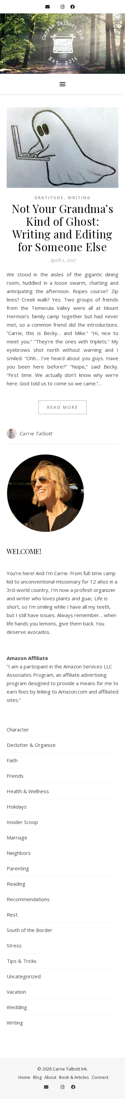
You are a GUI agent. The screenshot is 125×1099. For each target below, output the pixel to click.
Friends (15, 775)
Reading (16, 883)
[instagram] (63, 7)
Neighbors (19, 852)
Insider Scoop (22, 822)
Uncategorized (24, 976)
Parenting (18, 868)
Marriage (17, 837)
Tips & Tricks (22, 960)
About (50, 1077)
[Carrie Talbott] (62, 43)
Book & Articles (74, 1077)
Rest (12, 914)
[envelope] (48, 7)
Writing (79, 198)
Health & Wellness (28, 791)
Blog (37, 1077)
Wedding (17, 1007)
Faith (12, 760)
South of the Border (29, 930)
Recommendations (28, 899)
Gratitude (49, 198)
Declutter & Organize (31, 744)
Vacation (16, 991)
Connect (100, 1077)
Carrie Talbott (35, 433)
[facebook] (72, 7)
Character (18, 729)
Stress (14, 945)
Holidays (17, 806)
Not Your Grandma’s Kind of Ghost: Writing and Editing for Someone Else (62, 227)
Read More (62, 407)
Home (24, 1077)
